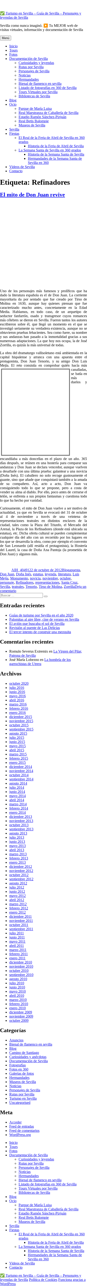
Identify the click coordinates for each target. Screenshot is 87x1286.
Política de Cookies (43, 1280)
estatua (38, 574)
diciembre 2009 (20, 1012)
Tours (13, 50)
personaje (7, 582)
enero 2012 (17, 912)
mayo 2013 (17, 846)
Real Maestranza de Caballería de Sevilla (48, 113)
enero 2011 (17, 958)
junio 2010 (17, 987)
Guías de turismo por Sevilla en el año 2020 (41, 615)
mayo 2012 (17, 896)
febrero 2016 (18, 708)
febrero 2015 (18, 758)
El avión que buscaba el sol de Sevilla (36, 624)
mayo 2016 (17, 696)
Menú (5, 38)
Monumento (19, 578)
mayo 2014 (17, 796)
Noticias (25, 75)
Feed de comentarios (24, 1131)
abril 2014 (16, 800)
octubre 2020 (19, 683)
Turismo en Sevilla (23, 1098)
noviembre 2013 (21, 821)
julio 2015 (16, 738)
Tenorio (31, 587)
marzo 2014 (18, 804)
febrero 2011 (18, 954)
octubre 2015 (19, 725)
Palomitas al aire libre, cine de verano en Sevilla (44, 619)
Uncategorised (19, 1103)
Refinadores (24, 582)
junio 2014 (17, 792)
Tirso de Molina (50, 587)
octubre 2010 (19, 971)
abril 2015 (16, 750)
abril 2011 (16, 946)
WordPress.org (20, 1135)
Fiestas (14, 133)
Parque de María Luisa (35, 108)
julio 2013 (16, 837)
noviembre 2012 (21, 871)
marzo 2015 (18, 754)
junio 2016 (17, 692)
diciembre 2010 (20, 962)
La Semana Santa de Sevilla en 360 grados (50, 150)
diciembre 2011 (20, 916)
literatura (64, 574)
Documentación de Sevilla (28, 59)
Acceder (15, 1122)
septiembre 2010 (21, 975)
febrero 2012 (18, 908)
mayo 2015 (17, 746)
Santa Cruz (69, 582)
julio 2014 (16, 787)
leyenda (50, 574)
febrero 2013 (18, 858)
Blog (12, 100)
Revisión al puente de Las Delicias (34, 628)
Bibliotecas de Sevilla (34, 96)
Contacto (16, 171)
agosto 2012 (18, 883)
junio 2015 (17, 742)
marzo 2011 (17, 950)
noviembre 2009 (21, 1016)
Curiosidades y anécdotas (27, 1057)
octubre (65, 578)
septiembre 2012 (21, 879)
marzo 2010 (18, 1000)
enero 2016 (17, 713)
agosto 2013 (18, 833)
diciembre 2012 (20, 867)
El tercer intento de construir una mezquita (40, 632)
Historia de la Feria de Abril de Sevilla (56, 146)
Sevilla (14, 129)
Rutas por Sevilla (31, 67)
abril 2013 (16, 850)
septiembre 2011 (21, 929)
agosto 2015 (18, 733)
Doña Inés (23, 574)
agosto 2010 (18, 979)
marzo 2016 (18, 704)
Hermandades (29, 79)
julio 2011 (16, 933)
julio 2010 (16, 983)
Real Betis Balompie (34, 121)
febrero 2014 (18, 808)
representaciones (47, 582)
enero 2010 (17, 1008)
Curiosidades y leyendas (36, 63)
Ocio (12, 104)
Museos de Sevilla (32, 125)
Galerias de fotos (21, 1073)
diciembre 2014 (20, 767)
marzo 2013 (18, 854)
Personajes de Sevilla (34, 71)
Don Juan (7, 574)
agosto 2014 (18, 783)
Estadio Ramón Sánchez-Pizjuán (42, 117)
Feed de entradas (21, 1126)
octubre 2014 (19, 775)
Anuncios (16, 1040)
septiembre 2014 (21, 779)
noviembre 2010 (21, 966)
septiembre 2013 (21, 829)
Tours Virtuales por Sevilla (38, 92)
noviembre (50, 578)
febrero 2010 (18, 1004)
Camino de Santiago (24, 1053)
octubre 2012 (19, 875)
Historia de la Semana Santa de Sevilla (56, 154)
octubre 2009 (19, 1020)
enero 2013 (17, 862)
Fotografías (17, 1065)
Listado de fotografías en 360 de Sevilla (48, 88)
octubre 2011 (18, 925)
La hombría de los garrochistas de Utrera (40, 662)
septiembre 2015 (21, 729)
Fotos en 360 (18, 1069)
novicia (35, 578)
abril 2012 (16, 900)
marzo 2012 (18, 904)
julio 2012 (16, 887)
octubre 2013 (19, 825)
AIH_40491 (20, 570)
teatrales (18, 587)
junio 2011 (17, 937)
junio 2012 (17, 891)
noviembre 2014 (21, 771)
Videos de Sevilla (22, 167)
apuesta (74, 570)
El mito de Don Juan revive (32, 195)
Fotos (13, 54)
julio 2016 (16, 688)
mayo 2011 (17, 941)
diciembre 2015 (20, 717)
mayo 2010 (17, 991)
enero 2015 (17, 762)
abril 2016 (16, 700)
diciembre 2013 (20, 817)
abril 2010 (16, 995)
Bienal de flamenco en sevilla (40, 84)
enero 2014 (17, 812)
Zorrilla (69, 587)
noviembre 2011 (21, 921)
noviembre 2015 (21, 721)
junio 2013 (17, 842)
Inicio (13, 46)
